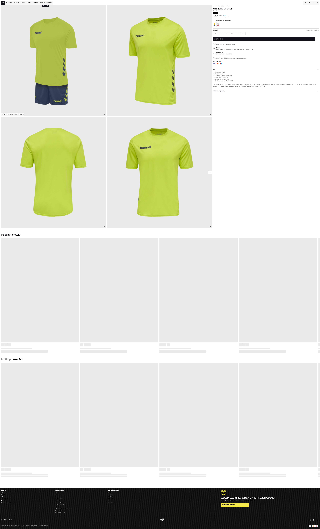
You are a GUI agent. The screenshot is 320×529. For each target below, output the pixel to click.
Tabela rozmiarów (59, 498)
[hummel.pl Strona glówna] (3, 3)
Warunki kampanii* (59, 510)
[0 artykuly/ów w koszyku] (317, 3)
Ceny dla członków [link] (46, 2)
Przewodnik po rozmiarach (312, 30)
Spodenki (227, 6)
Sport (221, 6)
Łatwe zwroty (219, 52)
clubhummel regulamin (60, 502)
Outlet (215, 6)
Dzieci (109, 500)
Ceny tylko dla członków (222, 57)
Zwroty (56, 496)
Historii (3, 494)
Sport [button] (29, 2)
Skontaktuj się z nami (6, 502)
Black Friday (111, 502)
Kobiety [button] (16, 2)
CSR (2, 496)
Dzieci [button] (23, 2)
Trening (110, 492)
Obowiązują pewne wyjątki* (226, 500)
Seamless (110, 498)
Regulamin (57, 500)
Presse (3, 500)
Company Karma (5, 498)
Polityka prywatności (59, 504)
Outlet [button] (36, 2)
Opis (214, 69)
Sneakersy (110, 496)
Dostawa (218, 43)
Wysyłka (218, 47)
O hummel (3, 492)
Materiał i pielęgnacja (218, 91)
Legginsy (110, 494)
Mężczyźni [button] (9, 2)
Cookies (57, 506)
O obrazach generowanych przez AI (63, 508)
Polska (5, 520)
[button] (305, 3)
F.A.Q (56, 492)
